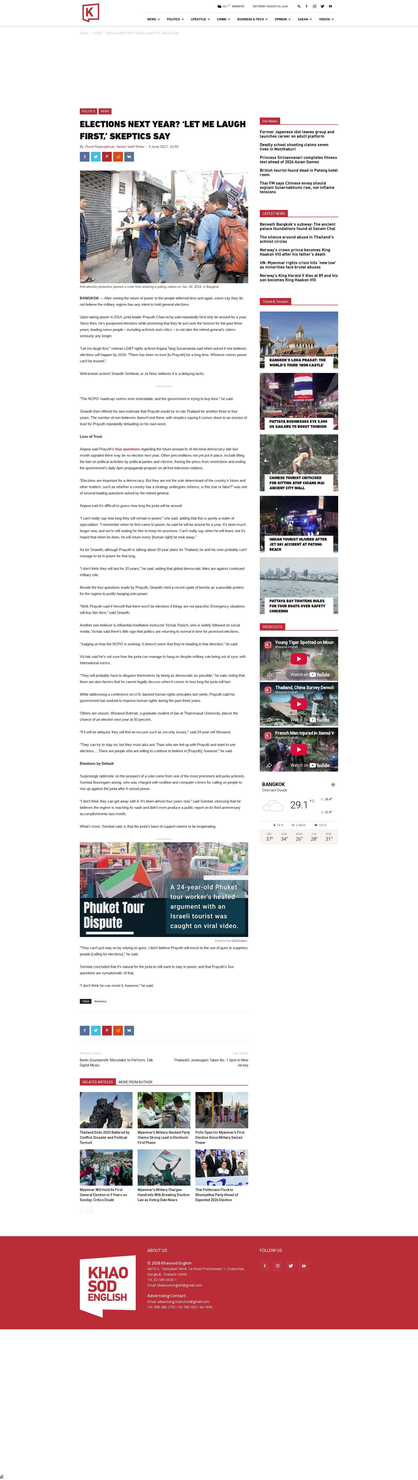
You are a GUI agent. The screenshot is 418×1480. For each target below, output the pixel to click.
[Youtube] (330, 6)
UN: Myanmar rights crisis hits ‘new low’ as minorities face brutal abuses (298, 265)
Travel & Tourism (275, 302)
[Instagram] (314, 6)
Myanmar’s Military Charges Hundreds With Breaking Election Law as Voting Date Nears (164, 1195)
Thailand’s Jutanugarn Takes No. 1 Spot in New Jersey (211, 1062)
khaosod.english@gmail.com (179, 1285)
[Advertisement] (209, 72)
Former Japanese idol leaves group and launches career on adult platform (297, 134)
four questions (127, 449)
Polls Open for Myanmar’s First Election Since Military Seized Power (219, 1137)
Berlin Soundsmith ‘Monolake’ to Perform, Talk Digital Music (116, 1062)
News (151, 19)
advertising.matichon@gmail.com (183, 1301)
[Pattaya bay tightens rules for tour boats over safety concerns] (299, 585)
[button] (299, 6)
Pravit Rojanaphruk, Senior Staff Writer (114, 147)
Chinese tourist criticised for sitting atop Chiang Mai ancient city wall (296, 483)
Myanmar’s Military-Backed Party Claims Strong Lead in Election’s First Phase (164, 1137)
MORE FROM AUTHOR (135, 1082)
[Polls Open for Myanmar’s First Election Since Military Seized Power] (221, 1110)
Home (84, 33)
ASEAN (303, 19)
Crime (221, 19)
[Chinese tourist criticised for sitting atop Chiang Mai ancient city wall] (299, 462)
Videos (324, 19)
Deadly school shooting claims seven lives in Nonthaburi (294, 147)
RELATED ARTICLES (98, 1082)
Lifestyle (198, 19)
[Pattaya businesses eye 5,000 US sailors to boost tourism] (299, 401)
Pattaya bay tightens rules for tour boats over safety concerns (297, 606)
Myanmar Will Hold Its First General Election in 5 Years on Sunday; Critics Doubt (103, 1195)
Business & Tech (250, 19)
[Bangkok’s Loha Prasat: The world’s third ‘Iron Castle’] (299, 340)
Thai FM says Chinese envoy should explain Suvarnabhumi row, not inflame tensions (297, 187)
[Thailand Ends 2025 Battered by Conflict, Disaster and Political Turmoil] (106, 1110)
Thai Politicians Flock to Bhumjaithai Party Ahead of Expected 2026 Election (216, 1195)
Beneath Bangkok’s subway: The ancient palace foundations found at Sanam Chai (297, 226)
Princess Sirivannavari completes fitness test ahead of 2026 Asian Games (298, 160)
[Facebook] (306, 6)
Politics (173, 19)
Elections (100, 1001)
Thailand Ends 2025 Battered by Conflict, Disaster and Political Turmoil (104, 1137)
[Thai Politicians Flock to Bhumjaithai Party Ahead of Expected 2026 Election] (221, 1167)
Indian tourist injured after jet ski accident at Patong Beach (298, 544)
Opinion (281, 19)
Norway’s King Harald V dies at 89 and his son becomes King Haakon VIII (299, 278)
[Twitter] (322, 6)
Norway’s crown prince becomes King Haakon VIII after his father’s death (295, 252)
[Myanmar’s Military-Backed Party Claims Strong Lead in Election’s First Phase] (164, 1110)
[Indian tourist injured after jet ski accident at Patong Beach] (299, 524)
